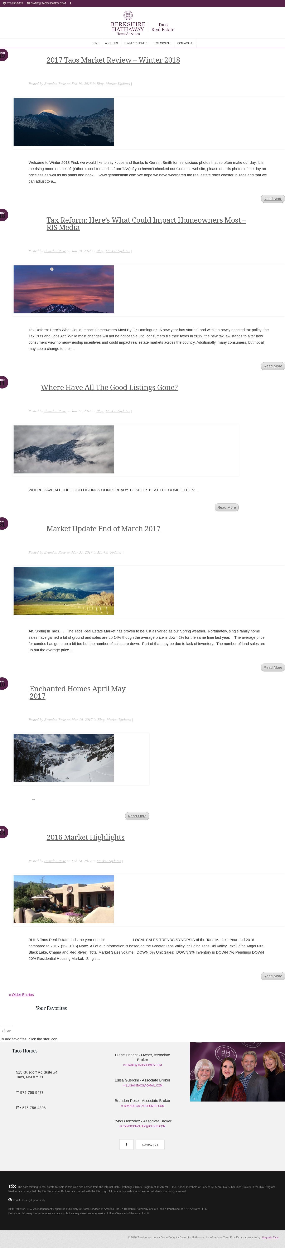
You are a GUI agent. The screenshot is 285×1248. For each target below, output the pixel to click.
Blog (100, 83)
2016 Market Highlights (86, 837)
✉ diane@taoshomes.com (142, 1065)
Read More (273, 199)
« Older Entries (21, 995)
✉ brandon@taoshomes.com (142, 1106)
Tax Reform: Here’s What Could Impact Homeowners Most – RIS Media (146, 224)
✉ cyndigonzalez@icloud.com (142, 1126)
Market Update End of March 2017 (103, 528)
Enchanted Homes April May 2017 (77, 692)
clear (6, 1030)
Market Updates (118, 83)
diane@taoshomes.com (47, 3)
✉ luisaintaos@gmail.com (142, 1085)
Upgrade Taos (270, 1237)
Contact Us (150, 1144)
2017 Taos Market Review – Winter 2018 (113, 60)
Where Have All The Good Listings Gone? (109, 387)
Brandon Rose (55, 83)
